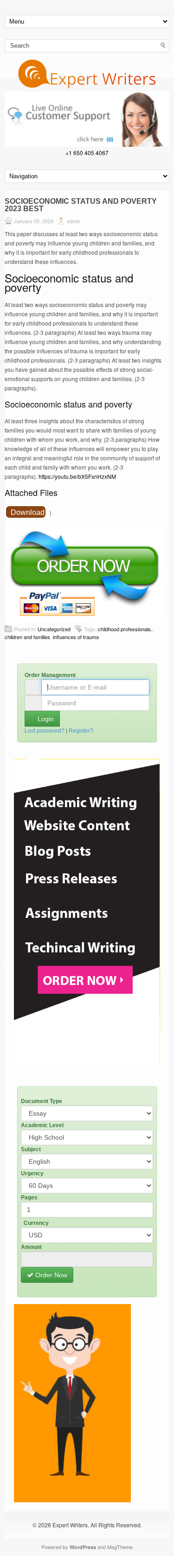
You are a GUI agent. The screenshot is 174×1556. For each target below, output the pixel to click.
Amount (31, 1247)
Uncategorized (54, 629)
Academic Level (42, 1125)
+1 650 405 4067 (87, 153)
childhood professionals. (125, 629)
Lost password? (44, 731)
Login (45, 718)
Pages (29, 1197)
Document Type (41, 1101)
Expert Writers (70, 1525)
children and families (27, 636)
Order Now (50, 1275)
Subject (31, 1149)
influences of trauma (76, 636)
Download (28, 512)
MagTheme (120, 1546)
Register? (81, 731)
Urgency (32, 1173)
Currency (36, 1223)
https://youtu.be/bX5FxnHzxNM (77, 476)
